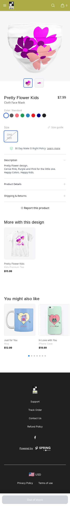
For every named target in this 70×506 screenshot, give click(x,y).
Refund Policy (35, 426)
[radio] (11, 136)
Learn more (53, 148)
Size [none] (6, 127)
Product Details (12, 184)
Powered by (26, 448)
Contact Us (35, 418)
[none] (55, 127)
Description (10, 160)
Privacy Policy (25, 483)
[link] (19, 243)
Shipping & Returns (15, 195)
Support (35, 401)
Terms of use (45, 483)
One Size (9, 136)
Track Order (35, 409)
